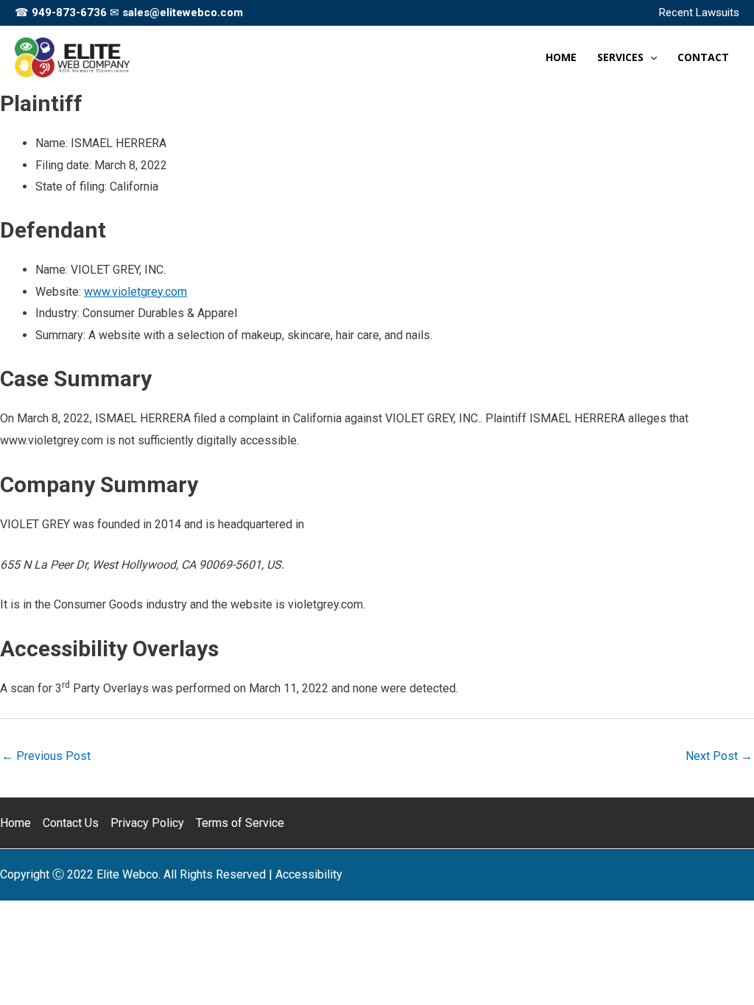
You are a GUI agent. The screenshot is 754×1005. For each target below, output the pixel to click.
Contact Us (71, 823)
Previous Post (46, 756)
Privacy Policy (147, 823)
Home (15, 823)
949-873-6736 (69, 12)
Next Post (719, 756)
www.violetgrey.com (135, 292)
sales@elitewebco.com (182, 12)
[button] (650, 57)
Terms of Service (240, 823)
